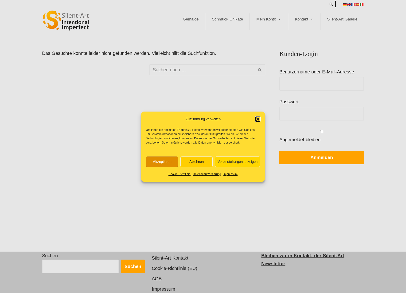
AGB (157, 278)
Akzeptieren (162, 162)
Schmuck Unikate (227, 19)
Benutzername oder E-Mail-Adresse (316, 71)
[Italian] (362, 4)
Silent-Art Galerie (342, 19)
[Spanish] (357, 4)
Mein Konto (266, 19)
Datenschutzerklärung (207, 174)
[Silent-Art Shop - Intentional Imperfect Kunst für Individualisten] (65, 20)
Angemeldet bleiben (299, 139)
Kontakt (301, 19)
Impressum (230, 174)
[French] (353, 4)
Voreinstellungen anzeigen (238, 162)
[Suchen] (331, 4)
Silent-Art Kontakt (170, 258)
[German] (345, 4)
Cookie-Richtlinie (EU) (174, 268)
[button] (257, 119)
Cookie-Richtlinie (179, 174)
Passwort (289, 101)
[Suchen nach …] (95, 69)
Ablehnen (196, 162)
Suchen (50, 255)
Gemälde (191, 19)
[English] (349, 4)
